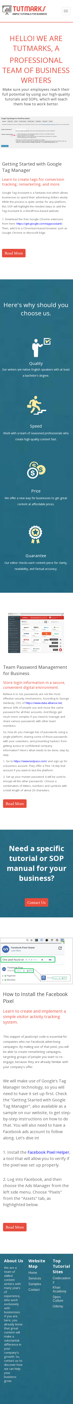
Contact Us (36, 902)
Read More (14, 253)
